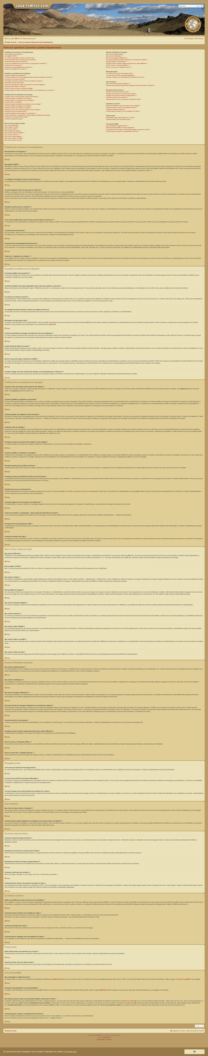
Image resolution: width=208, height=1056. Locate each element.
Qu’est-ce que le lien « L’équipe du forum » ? (119, 67)
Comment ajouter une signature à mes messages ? (19, 100)
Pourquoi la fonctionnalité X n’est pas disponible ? (120, 127)
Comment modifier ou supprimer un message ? (18, 98)
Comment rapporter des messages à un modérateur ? (20, 113)
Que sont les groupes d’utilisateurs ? (116, 58)
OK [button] (194, 1052)
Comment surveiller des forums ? (115, 109)
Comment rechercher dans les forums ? (117, 91)
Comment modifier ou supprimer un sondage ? (18, 106)
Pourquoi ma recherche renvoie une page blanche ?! (121, 95)
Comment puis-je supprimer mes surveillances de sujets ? (123, 111)
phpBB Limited (57, 979)
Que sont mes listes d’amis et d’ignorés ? (118, 83)
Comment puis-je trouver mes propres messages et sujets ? (123, 99)
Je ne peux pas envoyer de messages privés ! (119, 73)
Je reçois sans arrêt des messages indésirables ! (120, 75)
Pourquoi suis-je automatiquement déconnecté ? (19, 67)
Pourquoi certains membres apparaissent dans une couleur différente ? (126, 63)
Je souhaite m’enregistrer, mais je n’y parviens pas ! (20, 58)
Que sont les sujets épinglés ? (13, 136)
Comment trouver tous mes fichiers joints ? (118, 119)
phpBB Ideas (103, 990)
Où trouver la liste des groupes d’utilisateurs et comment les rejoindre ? (126, 59)
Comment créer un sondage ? (13, 102)
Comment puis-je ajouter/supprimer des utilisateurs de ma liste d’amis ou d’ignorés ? (130, 85)
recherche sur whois (127, 1001)
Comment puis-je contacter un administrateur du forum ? (122, 131)
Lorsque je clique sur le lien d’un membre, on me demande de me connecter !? (30, 90)
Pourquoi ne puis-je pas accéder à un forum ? (18, 107)
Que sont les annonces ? (12, 134)
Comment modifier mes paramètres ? (15, 75)
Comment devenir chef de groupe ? (116, 61)
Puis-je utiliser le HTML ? (12, 127)
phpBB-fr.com (107, 1037)
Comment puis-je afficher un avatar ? (15, 86)
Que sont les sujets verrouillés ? (14, 138)
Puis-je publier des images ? (13, 131)
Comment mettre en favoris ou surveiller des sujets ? (121, 107)
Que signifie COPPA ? (11, 56)
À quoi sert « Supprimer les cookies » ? (16, 69)
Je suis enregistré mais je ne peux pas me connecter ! (20, 59)
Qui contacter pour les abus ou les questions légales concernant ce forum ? (128, 129)
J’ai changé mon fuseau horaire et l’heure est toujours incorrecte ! (24, 81)
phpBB (51, 324)
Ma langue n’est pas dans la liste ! (14, 82)
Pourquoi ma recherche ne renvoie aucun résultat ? (121, 93)
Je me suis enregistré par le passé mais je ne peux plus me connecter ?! (26, 63)
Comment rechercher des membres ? (117, 97)
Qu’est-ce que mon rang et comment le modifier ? (19, 88)
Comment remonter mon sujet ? (14, 119)
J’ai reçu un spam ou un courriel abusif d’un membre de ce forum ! (125, 77)
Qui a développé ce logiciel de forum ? (117, 125)
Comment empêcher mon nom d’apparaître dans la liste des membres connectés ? (29, 77)
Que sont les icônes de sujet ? (13, 140)
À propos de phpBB (182, 979)
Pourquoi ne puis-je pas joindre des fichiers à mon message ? (22, 109)
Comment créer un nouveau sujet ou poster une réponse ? (22, 96)
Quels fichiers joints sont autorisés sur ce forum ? (120, 117)
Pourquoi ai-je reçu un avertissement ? (16, 111)
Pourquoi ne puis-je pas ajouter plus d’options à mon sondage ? (23, 104)
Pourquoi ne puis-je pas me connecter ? (16, 61)
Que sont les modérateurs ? (114, 56)
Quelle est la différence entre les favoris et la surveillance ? (123, 105)
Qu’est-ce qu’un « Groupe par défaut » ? (118, 65)
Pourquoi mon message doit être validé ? (16, 117)
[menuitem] (17, 38)
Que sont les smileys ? (11, 129)
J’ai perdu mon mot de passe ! (13, 65)
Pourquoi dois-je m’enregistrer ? (14, 54)
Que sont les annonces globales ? (14, 132)
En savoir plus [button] (70, 1052)
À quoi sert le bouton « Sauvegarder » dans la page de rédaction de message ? (28, 115)
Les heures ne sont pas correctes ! (15, 79)
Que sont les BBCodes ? (12, 125)
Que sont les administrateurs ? (115, 54)
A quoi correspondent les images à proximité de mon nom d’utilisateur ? (25, 84)
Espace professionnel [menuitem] (29, 38)
